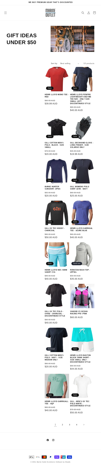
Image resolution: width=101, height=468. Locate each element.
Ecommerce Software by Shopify (58, 462)
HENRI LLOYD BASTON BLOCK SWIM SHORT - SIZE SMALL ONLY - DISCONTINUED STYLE (80, 358)
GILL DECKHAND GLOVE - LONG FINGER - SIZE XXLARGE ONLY (81, 145)
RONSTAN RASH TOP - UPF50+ (80, 271)
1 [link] (55, 424)
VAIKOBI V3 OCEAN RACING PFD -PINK (79, 312)
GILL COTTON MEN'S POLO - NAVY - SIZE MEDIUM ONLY (54, 357)
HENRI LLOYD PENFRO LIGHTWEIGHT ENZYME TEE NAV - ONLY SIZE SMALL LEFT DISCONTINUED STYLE (80, 99)
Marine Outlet (41, 462)
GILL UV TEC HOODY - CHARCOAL (55, 229)
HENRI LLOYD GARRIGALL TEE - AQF (57, 402)
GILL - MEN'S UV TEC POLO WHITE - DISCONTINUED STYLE (80, 403)
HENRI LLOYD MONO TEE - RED (57, 96)
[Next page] (84, 425)
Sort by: (54, 63)
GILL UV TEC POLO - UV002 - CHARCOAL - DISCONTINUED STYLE (55, 313)
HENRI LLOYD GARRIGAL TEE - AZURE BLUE (81, 229)
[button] (5, 13)
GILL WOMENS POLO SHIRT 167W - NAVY (79, 188)
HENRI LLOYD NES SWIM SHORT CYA (56, 271)
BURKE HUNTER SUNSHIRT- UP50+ (53, 188)
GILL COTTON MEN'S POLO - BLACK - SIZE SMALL (54, 145)
